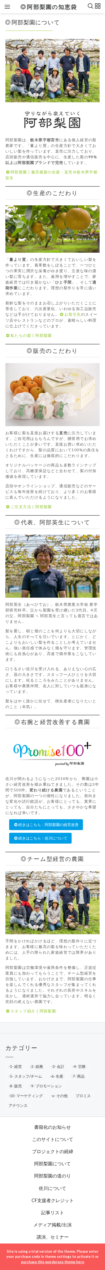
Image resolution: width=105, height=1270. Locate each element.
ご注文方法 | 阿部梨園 (31, 506)
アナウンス (18, 1105)
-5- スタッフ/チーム (25, 1076)
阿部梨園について (52, 1163)
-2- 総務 (36, 1066)
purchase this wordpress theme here (52, 1262)
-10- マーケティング (26, 1095)
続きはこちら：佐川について (42, 838)
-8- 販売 (15, 1086)
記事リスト (52, 1212)
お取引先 (72, 314)
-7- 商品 (78, 1076)
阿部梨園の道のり (52, 1176)
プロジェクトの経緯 (52, 1151)
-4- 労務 (79, 1066)
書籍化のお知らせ (52, 1127)
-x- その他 (59, 1095)
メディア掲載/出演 (52, 1225)
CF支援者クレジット (53, 1200)
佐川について (52, 1188)
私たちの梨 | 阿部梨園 (31, 335)
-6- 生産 (56, 1076)
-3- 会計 (57, 1066)
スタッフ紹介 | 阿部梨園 (33, 1011)
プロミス (83, 1095)
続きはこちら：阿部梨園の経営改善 (48, 824)
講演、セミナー (53, 1237)
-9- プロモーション (46, 1086)
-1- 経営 (15, 1066)
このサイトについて (52, 1139)
